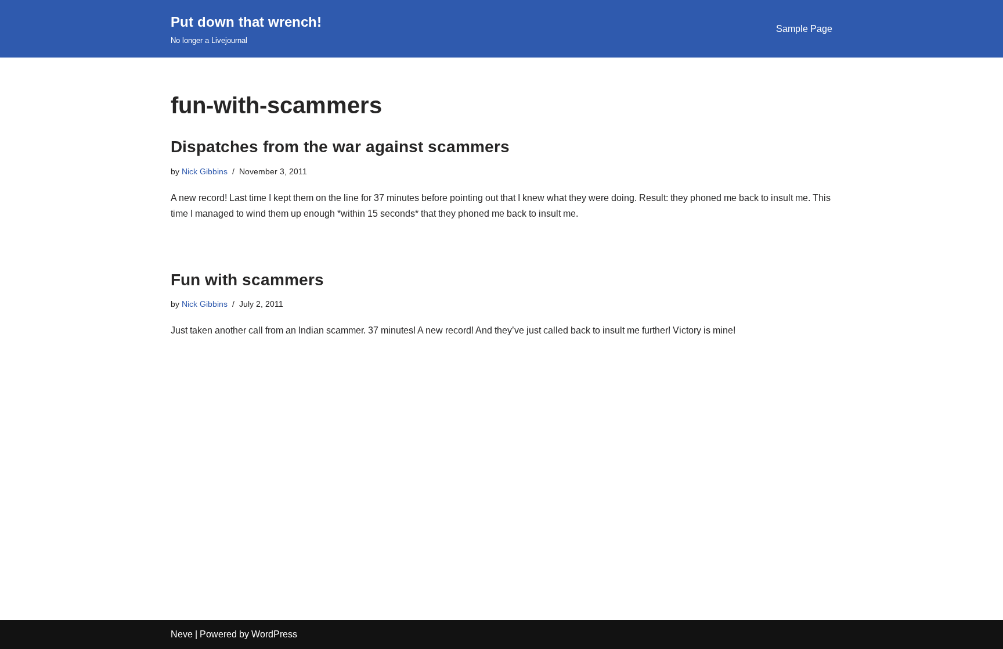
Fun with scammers (247, 280)
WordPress (274, 634)
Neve (182, 634)
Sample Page (804, 29)
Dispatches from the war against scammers (340, 147)
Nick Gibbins (205, 171)
